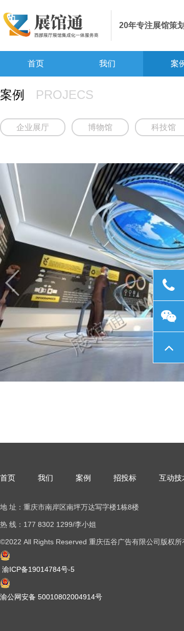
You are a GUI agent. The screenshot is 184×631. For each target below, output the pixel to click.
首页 (36, 63)
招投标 (124, 477)
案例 (83, 477)
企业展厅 (32, 127)
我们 (107, 63)
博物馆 (100, 127)
